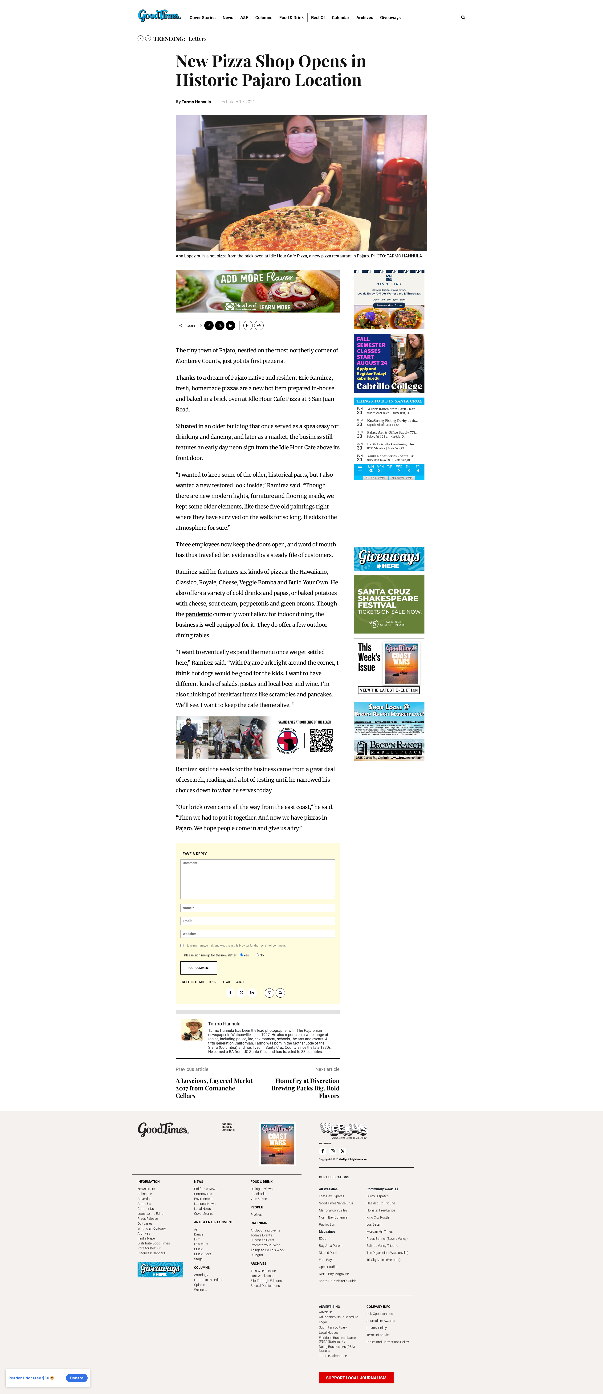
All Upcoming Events (265, 1230)
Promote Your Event (265, 1245)
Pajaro (240, 982)
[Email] (246, 325)
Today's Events (261, 1235)
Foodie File (258, 1194)
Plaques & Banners (151, 1253)
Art (196, 1229)
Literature (201, 1244)
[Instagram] (332, 1151)
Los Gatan (374, 1224)
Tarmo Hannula (196, 101)
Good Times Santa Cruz (336, 1203)
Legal (323, 1322)
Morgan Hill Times (380, 1231)
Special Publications (265, 1286)
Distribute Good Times (154, 1243)
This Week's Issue (263, 1271)
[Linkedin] (230, 325)
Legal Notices (328, 1332)
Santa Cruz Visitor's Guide (337, 1281)
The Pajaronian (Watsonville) (387, 1253)
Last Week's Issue (263, 1276)
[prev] (140, 38)
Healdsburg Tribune (381, 1203)
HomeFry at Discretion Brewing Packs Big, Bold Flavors (305, 1088)
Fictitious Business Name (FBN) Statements (337, 1340)
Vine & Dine (259, 1199)
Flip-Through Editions (266, 1281)
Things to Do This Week (268, 1250)
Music (198, 1249)
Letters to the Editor (208, 1280)
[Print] (259, 325)
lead (226, 982)
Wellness (200, 1290)
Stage (198, 1259)
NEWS (198, 1181)
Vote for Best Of (149, 1248)
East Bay (325, 1260)
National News (205, 1204)
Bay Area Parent (331, 1246)
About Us (144, 1204)
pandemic (198, 614)
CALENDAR (259, 1223)
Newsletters (146, 1189)
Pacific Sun (327, 1224)
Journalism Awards (381, 1321)
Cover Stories (203, 1213)
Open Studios (328, 1267)
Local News (202, 1209)
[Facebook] (209, 325)
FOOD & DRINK (262, 1181)
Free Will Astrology (213, 38)
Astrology (201, 1275)
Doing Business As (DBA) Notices (337, 1349)
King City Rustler (379, 1217)
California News (205, 1189)
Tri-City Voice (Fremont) (384, 1260)
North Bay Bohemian (334, 1217)
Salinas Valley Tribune (382, 1246)
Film (197, 1239)
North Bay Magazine (334, 1274)
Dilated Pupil (328, 1253)
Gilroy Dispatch (378, 1196)
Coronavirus (203, 1194)
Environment (203, 1199)
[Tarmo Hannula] (192, 1036)
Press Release (148, 1218)
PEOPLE (257, 1207)
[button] (463, 17)
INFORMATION (149, 1181)
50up (322, 1238)
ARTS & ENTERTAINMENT (213, 1222)
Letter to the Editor (151, 1213)
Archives (144, 1233)
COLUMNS (202, 1267)
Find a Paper (147, 1238)
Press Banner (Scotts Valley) (387, 1238)
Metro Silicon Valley (333, 1210)
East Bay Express (331, 1196)
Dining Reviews (262, 1189)
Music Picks (202, 1254)
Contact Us (146, 1209)
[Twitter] (219, 325)
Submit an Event (262, 1240)
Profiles (256, 1214)
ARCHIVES (228, 1127)
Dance (198, 1234)
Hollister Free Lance (381, 1210)
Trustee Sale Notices (333, 1356)
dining (213, 982)
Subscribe (145, 1194)
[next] (148, 38)
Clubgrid (257, 1255)
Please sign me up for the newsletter (210, 955)
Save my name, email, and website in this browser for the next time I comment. (236, 945)
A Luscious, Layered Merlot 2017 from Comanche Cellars (214, 1088)
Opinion (199, 1285)
